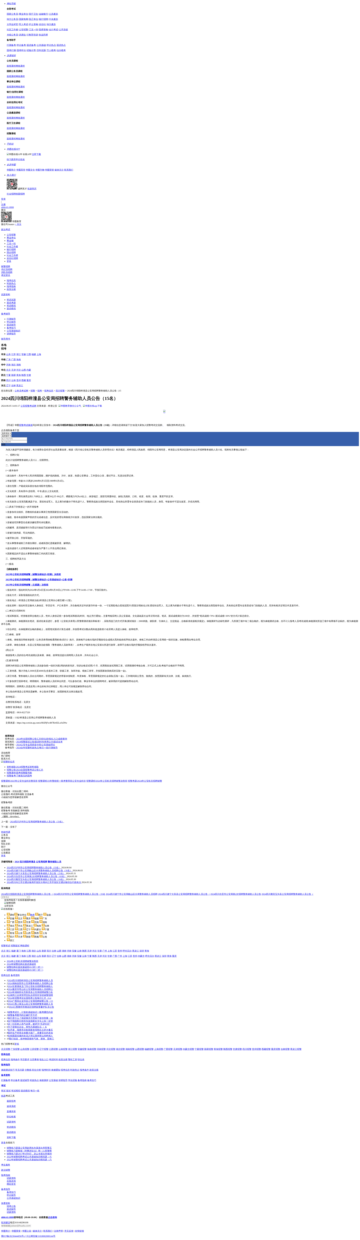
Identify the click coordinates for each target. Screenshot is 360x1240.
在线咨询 (11, 1181)
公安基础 (53, 1080)
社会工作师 (12, 255)
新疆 (13, 375)
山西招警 (139, 1049)
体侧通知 (55, 1070)
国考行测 (11, 50)
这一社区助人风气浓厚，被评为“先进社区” (29, 1024)
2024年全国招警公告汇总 (28, 739)
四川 (8, 380)
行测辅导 (11, 319)
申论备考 (21, 45)
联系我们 (68, 170)
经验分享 (31, 50)
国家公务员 (12, 14)
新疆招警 (208, 1049)
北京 (8, 370)
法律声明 (58, 1231)
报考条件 (15, 1059)
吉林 (13, 385)
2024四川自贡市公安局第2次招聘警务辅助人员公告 (235, 894)
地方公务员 (12, 19)
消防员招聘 (6, 272)
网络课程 (20, 66)
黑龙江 (19, 385)
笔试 (3, 1090)
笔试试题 (11, 300)
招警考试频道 (26, 425)
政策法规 (11, 289)
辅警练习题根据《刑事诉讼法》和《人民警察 (29, 1151)
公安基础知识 (13, 331)
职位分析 (36, 1070)
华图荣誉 (49, 170)
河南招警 (101, 1049)
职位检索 (11, 1116)
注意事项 (34, 1059)
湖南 (18, 365)
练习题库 (11, 159)
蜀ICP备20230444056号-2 (13, 1236)
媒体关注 (59, 170)
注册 (3, 204)
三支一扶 (33, 29)
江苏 (13, 354)
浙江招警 (72, 1049)
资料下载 (11, 1137)
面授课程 (11, 66)
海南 (18, 359)
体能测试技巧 (8, 1070)
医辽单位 (33, 19)
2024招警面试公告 (25, 742)
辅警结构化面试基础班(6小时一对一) (25, 967)
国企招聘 (11, 252)
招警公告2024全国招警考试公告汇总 (25, 770)
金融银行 (43, 14)
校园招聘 (20, 194)
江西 (28, 354)
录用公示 (48, 742)
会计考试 (53, 29)
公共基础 (41, 45)
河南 (8, 365)
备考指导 (5, 1189)
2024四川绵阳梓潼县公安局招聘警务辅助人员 (30, 980)
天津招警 (177, 1049)
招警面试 (15, 945)
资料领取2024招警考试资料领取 (23, 767)
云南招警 (63, 1049)
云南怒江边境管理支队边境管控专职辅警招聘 (30, 995)
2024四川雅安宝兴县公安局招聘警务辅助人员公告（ (287, 894)
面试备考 (31, 45)
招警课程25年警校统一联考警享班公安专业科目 (62, 781)
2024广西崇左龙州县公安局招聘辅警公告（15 (30, 1001)
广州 (104, 951)
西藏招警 (266, 1049)
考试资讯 (5, 275)
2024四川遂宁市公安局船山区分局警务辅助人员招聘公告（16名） (40, 870)
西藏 (23, 380)
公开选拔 (63, 29)
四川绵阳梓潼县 (27, 861)
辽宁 (8, 385)
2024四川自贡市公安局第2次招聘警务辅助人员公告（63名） (37, 876)
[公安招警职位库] (8, 761)
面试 (8, 1090)
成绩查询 (62, 739)
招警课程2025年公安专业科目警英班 (19, 781)
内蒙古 (141, 956)
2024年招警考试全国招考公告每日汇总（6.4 (29, 998)
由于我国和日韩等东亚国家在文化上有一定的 (30, 1021)
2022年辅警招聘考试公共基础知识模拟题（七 (29, 1156)
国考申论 (21, 50)
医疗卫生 (33, 14)
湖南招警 (129, 1049)
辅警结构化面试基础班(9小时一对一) (25, 970)
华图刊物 (39, 170)
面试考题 (11, 302)
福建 (34, 354)
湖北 (13, 365)
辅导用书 (5, 339)
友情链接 (79, 1231)
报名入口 (53, 739)
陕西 (23, 375)
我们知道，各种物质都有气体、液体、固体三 (31, 1039)
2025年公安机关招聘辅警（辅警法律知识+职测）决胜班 (33, 574)
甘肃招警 (237, 1049)
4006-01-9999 (7, 207)
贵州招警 (256, 1049)
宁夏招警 (199, 1049)
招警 (33, 391)
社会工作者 (12, 246)
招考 (39, 391)
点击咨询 (52, 1217)
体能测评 (43, 1080)
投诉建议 (5, 1222)
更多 (9, 261)
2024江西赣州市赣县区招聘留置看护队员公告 (31, 1007)
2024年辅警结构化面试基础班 (21, 964)
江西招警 (53, 1049)
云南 (13, 380)
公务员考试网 (21, 391)
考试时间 (53, 1059)
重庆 (28, 380)
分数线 (28, 1070)
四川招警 (60, 391)
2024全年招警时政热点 (27, 747)
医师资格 (43, 29)
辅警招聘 (5, 266)
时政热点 (11, 283)
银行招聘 (43, 19)
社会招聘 (11, 194)
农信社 (42, 24)
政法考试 (5, 229)
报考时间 (46, 1070)
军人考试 (23, 24)
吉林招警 (285, 1049)
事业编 (10, 240)
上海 (39, 354)
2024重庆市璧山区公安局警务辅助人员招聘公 (30, 989)
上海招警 (158, 1049)
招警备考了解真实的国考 (19, 776)
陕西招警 (227, 1049)
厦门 (18, 951)
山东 (8, 354)
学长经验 (72, 1080)
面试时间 (39, 742)
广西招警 (168, 1049)
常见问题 (19, 1070)
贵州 (18, 380)
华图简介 (11, 170)
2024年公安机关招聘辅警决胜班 (22, 961)
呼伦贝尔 (127, 951)
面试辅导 (11, 325)
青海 (18, 375)
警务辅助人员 (54, 861)
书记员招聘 (6, 269)
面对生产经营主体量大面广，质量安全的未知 (30, 1033)
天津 (13, 370)
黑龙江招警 (296, 1049)
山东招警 (24, 1049)
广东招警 (15, 1049)
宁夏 (8, 375)
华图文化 (30, 170)
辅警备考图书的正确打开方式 (22, 1015)
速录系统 (11, 1106)
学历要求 (24, 1059)
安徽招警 (82, 1049)
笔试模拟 (11, 305)
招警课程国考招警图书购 (19, 773)
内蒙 (28, 370)
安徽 (23, 354)
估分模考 (61, 50)
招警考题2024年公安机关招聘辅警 (145, 781)
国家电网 (23, 19)
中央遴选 (53, 19)
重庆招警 (275, 1049)
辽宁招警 (43, 1049)
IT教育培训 (32, 35)
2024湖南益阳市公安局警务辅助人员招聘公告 (30, 983)
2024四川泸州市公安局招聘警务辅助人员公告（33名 (79, 894)
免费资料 (5, 1203)
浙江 (18, 354)
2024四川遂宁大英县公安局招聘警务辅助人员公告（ (184, 894)
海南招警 (91, 1049)
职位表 (44, 739)
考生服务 (5, 1165)
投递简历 (31, 188)
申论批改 (20, 159)
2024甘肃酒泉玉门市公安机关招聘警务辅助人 (30, 986)
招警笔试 (5, 945)
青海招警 (218, 1049)
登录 (3, 199)
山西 (23, 370)
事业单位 (23, 14)
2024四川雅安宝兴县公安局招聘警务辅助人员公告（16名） (36, 879)
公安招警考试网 (28, 406)
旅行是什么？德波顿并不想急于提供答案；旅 (30, 1018)
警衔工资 (72, 1059)
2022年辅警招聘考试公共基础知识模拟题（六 (29, 1159)
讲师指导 (11, 334)
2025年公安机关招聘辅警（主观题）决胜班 (27, 585)
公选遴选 (53, 14)
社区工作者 (12, 29)
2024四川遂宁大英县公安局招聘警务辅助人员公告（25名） (36, 873)
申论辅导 (11, 322)
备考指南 (82, 1080)
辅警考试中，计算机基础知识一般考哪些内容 (30, 1012)
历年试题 (41, 50)
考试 (3, 1085)
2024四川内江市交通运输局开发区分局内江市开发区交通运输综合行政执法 (44, 882)
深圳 (142, 951)
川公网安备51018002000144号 (40, 1236)
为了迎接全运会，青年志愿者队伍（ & (27, 1027)
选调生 (22, 35)
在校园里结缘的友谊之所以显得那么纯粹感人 (30, 1036)
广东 (8, 359)
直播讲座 (11, 1111)
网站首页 (11, 1184)
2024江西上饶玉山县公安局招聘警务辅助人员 (30, 1004)
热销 (5, 832)
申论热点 (51, 45)
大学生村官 (12, 24)
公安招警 (23, 29)
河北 (18, 370)
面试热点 (61, 45)
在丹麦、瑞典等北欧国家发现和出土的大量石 (30, 1030)
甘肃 (28, 375)
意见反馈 (68, 1231)
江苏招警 (34, 1049)
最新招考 (11, 1101)
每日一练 (43, 747)
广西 (13, 359)
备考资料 (15, 975)
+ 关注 (18, 224)
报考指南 (11, 286)
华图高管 (20, 170)
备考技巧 (11, 328)
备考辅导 (5, 314)
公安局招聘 (41, 861)
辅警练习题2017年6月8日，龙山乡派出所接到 (29, 1154)
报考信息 (11, 280)
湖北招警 (120, 1049)
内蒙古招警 (188, 1049)
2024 (17, 861)
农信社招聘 (12, 258)
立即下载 (36, 154)
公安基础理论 (48, 744)
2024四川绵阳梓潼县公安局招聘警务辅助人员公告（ (27, 894)
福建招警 (149, 1049)
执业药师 (43, 35)
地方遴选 (51, 24)
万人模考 (51, 50)
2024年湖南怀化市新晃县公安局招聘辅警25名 (30, 992)
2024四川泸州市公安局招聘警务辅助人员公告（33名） (37, 821)
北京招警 (5, 1049)
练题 (3, 1096)
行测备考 (11, 45)
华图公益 (26, 1231)
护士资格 (33, 24)
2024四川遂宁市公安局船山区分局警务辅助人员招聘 (132, 894)
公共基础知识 (13, 1198)
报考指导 (5, 1064)
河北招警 (110, 1049)
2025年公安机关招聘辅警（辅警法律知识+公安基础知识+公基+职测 (39, 579)
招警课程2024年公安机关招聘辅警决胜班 (106, 781)
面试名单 (58, 742)
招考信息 (48, 391)
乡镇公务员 (12, 35)
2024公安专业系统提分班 (28, 744)
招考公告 (11, 1206)
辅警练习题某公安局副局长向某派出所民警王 (29, 1148)
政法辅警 (5, 1170)
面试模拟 (11, 308)
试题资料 (5, 294)
